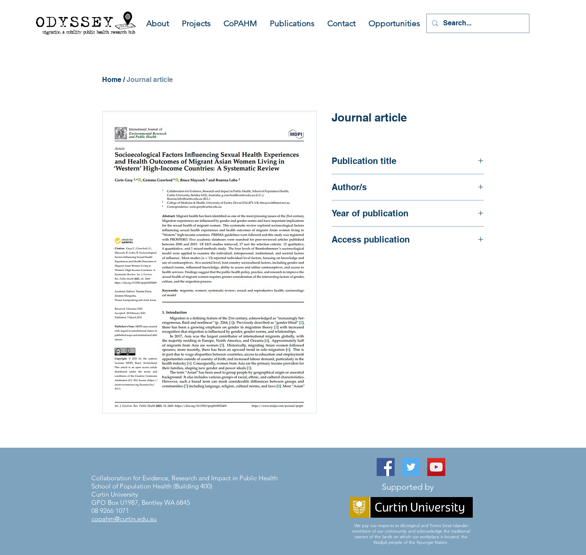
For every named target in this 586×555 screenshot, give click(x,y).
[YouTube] (436, 467)
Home (111, 80)
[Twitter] (411, 467)
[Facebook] (386, 467)
